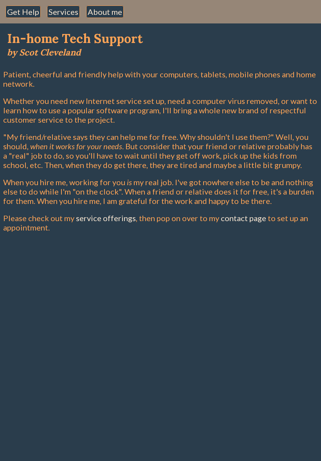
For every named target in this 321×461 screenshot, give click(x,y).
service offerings (106, 218)
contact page (243, 218)
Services (63, 11)
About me (105, 11)
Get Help (23, 11)
